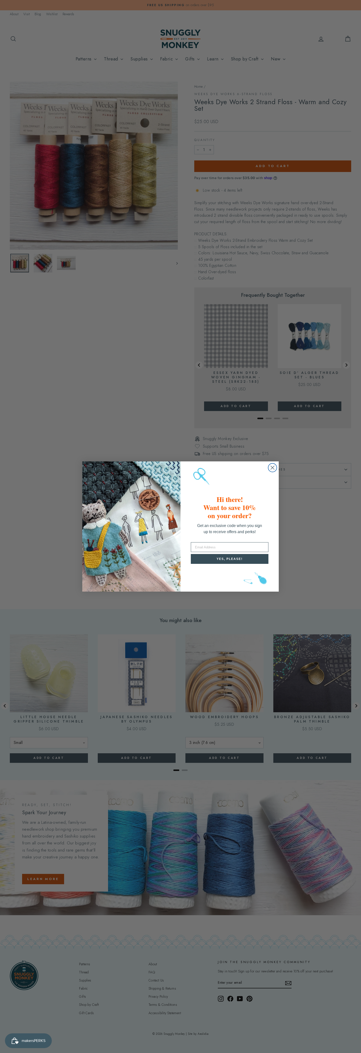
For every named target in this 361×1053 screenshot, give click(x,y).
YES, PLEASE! (230, 559)
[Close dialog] (272, 467)
